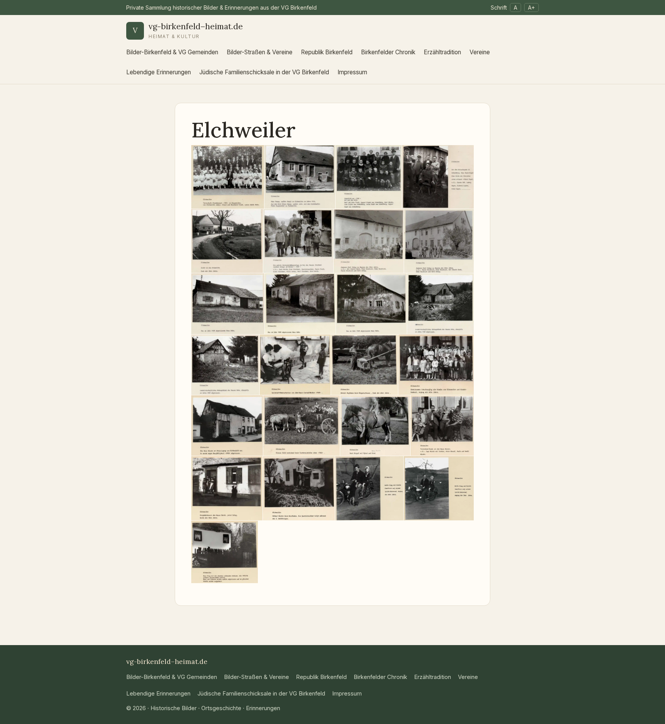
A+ (531, 7)
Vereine (480, 52)
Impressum (352, 72)
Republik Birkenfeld (327, 52)
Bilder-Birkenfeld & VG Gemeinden (172, 52)
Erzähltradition (442, 52)
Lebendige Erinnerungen (158, 72)
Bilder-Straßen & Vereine (259, 52)
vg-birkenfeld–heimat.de (196, 26)
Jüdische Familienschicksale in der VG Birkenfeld (264, 72)
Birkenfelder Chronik (388, 52)
